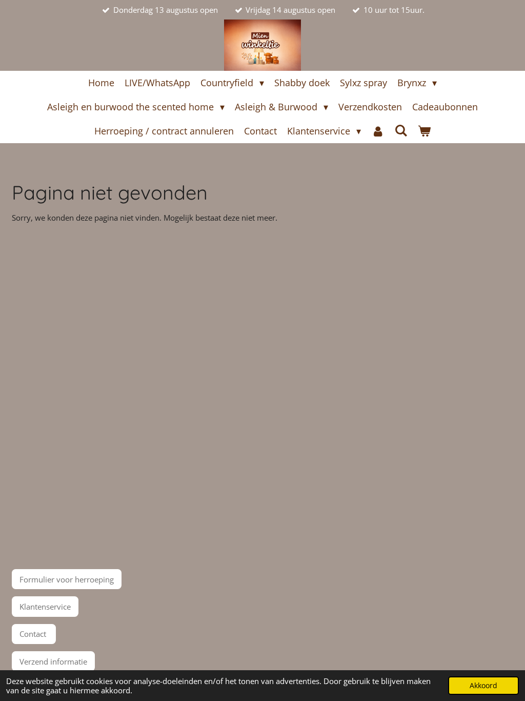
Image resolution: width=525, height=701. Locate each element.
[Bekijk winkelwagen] (424, 131)
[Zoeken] (401, 130)
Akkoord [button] (483, 685)
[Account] (377, 131)
